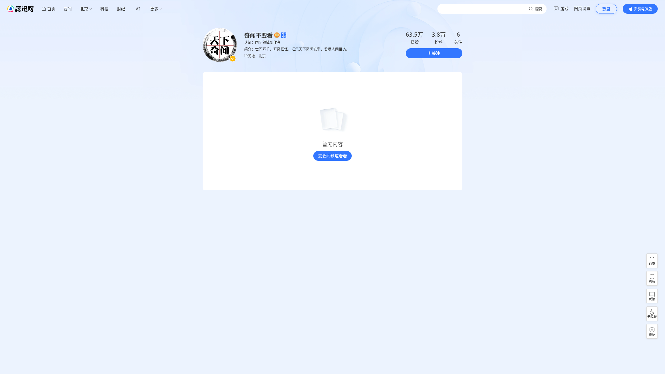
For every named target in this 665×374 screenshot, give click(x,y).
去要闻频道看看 (332, 156)
